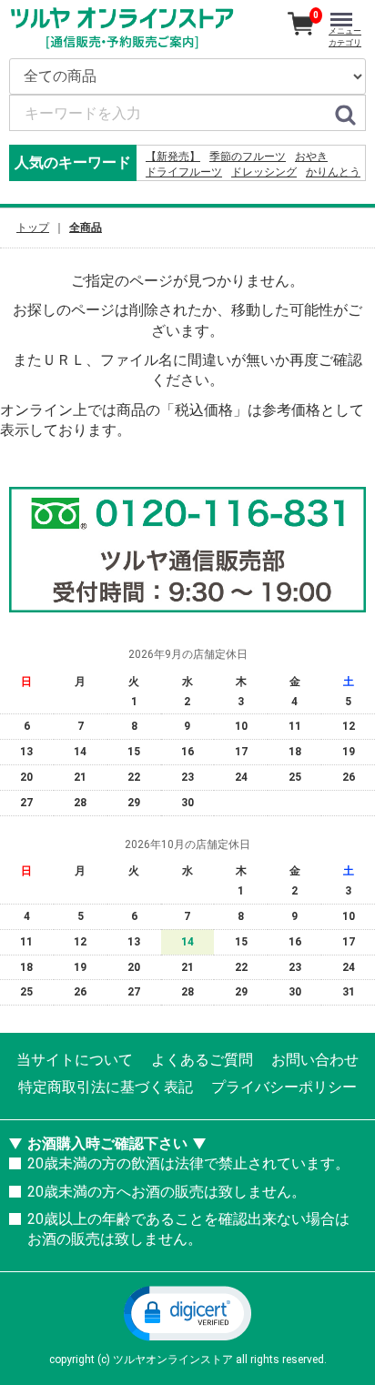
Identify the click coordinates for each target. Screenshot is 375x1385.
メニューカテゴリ (345, 36)
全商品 (85, 227)
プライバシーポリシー (284, 1087)
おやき (311, 156)
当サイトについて (74, 1059)
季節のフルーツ (247, 156)
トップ (32, 227)
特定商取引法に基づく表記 (105, 1087)
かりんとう (333, 172)
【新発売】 (173, 156)
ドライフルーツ (184, 172)
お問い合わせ (315, 1059)
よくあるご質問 (202, 1059)
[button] (187, 1312)
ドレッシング (264, 172)
